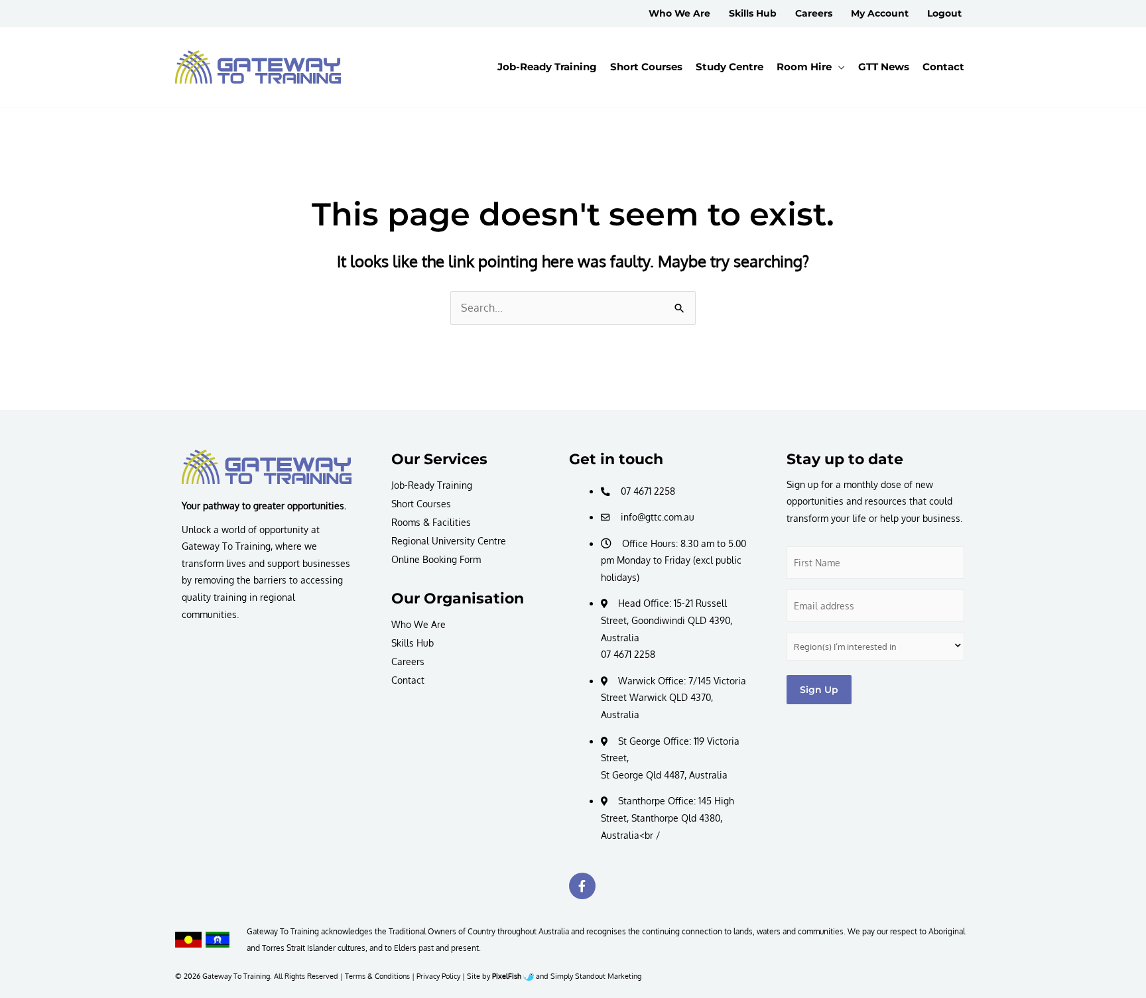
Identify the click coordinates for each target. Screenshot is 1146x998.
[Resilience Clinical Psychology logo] (266, 467)
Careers (407, 661)
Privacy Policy (438, 976)
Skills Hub (412, 643)
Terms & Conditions (377, 976)
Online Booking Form (436, 559)
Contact (407, 680)
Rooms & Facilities (431, 522)
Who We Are (418, 624)
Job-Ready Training (431, 485)
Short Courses (421, 503)
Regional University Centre (448, 540)
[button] (838, 67)
